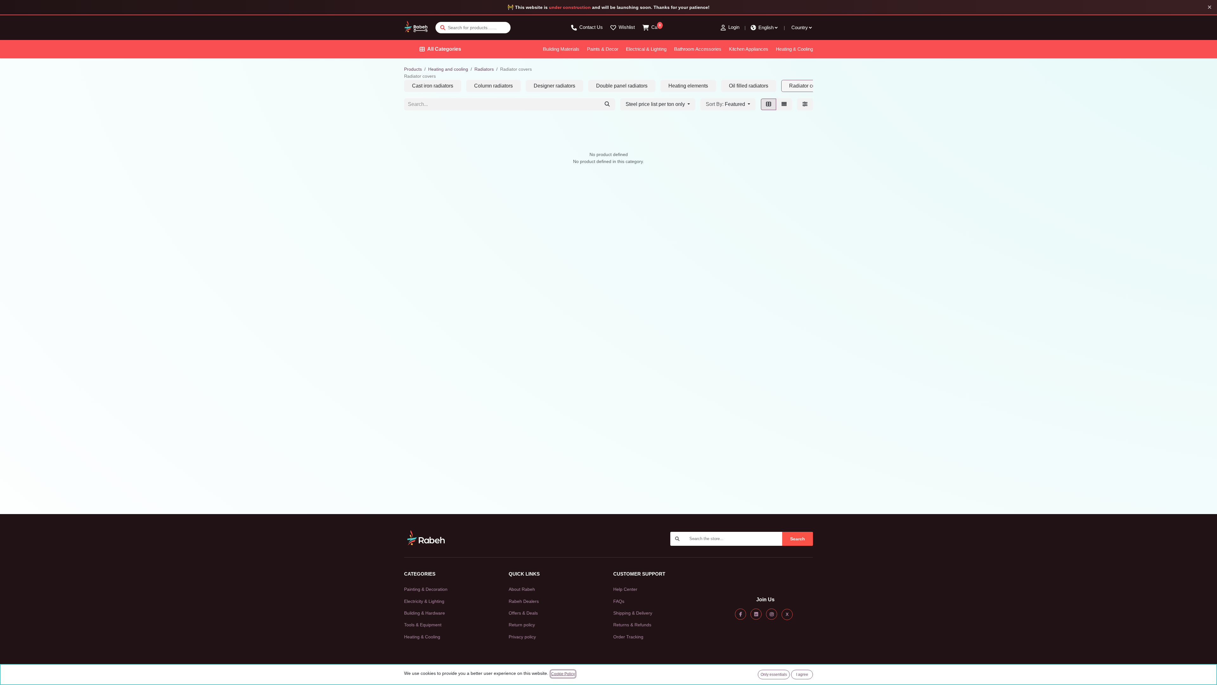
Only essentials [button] (774, 674)
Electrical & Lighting (646, 49)
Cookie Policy (563, 674)
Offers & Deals (523, 613)
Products (413, 69)
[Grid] (768, 104)
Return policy (522, 624)
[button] (728, 104)
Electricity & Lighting (424, 601)
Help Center (625, 589)
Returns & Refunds (632, 624)
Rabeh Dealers (524, 601)
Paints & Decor (602, 49)
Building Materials (561, 49)
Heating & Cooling (794, 49)
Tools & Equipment (422, 624)
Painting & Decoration (426, 589)
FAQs (618, 601)
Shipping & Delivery (632, 613)
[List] (784, 104)
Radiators (484, 69)
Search (797, 538)
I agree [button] (802, 674)
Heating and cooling (448, 69)
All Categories (444, 49)
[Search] (607, 104)
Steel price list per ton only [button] (656, 104)
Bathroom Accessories (697, 49)
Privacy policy (522, 636)
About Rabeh (522, 589)
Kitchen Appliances (748, 49)
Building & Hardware (424, 613)
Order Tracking (628, 636)
